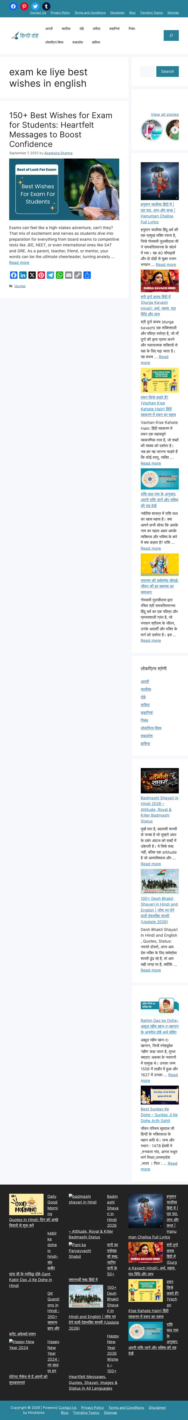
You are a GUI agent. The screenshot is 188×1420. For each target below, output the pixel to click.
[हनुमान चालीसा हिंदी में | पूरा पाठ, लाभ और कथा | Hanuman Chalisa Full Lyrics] (160, 182)
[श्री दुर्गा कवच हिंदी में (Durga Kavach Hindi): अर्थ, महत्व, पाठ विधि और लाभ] (160, 282)
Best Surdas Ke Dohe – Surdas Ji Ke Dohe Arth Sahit (159, 1115)
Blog (132, 12)
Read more (19, 262)
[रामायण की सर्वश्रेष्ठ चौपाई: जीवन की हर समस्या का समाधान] (160, 565)
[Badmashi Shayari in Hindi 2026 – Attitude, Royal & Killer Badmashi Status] (86, 1211)
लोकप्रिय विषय (54, 42)
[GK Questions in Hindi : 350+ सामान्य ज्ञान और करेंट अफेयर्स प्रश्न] (26, 1309)
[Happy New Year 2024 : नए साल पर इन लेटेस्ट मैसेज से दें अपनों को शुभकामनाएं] (26, 1356)
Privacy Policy (60, 12)
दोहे (82, 28)
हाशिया (96, 42)
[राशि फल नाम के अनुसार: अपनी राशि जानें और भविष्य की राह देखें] (160, 479)
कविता (96, 28)
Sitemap (173, 12)
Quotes (20, 286)
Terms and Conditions (90, 12)
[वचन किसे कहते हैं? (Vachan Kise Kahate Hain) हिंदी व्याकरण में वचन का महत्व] (160, 381)
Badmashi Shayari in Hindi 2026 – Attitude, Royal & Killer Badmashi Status (159, 809)
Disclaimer (117, 12)
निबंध (132, 28)
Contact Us (38, 12)
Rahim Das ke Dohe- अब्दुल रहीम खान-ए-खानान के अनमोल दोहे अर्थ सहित (160, 1026)
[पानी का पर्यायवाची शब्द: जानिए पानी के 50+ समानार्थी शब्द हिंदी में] (86, 1259)
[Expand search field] (171, 35)
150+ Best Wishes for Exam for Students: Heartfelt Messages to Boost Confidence (60, 129)
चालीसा (66, 28)
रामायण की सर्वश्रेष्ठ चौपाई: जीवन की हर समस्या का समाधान (160, 586)
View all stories (165, 114)
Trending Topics (151, 12)
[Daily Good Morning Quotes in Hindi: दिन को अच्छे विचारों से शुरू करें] (26, 1205)
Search (167, 71)
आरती (49, 28)
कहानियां (114, 28)
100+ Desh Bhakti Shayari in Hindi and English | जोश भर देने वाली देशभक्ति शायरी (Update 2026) (159, 910)
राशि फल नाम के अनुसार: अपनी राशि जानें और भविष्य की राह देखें (159, 500)
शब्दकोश (77, 42)
